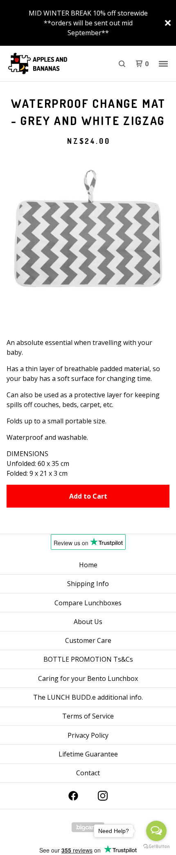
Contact (88, 772)
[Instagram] (103, 795)
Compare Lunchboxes (88, 602)
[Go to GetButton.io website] (156, 846)
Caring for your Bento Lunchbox (88, 678)
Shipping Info (88, 583)
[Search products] (122, 63)
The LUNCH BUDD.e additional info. (88, 697)
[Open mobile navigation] (163, 64)
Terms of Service (88, 716)
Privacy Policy (88, 735)
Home (88, 564)
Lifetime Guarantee (88, 754)
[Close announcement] (167, 22)
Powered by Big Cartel (88, 827)
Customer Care (88, 640)
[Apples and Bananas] (47, 63)
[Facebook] (73, 795)
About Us (88, 621)
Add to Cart (88, 496)
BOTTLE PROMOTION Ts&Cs (88, 659)
